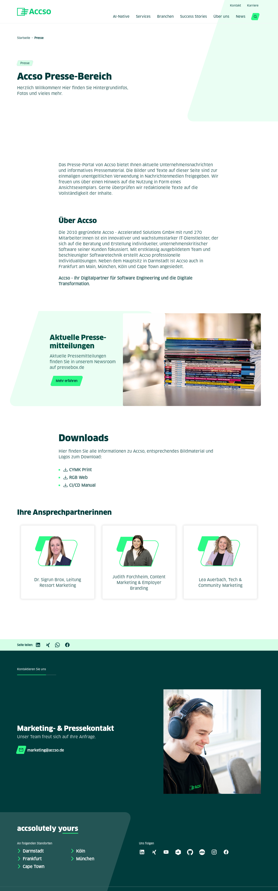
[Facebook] (69, 645)
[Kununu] (202, 852)
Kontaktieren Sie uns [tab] (31, 669)
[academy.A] (178, 852)
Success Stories (193, 17)
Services (143, 17)
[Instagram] (214, 852)
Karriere (252, 5)
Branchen (165, 17)
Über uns (221, 17)
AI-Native (121, 17)
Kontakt (235, 5)
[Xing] (50, 645)
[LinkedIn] (40, 645)
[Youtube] (166, 852)
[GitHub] (190, 852)
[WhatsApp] (60, 645)
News (240, 17)
